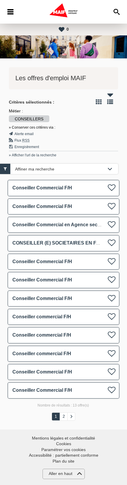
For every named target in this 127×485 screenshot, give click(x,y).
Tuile (98, 101)
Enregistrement (26, 147)
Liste (110, 101)
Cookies (63, 443)
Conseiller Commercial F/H (42, 187)
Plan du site (63, 461)
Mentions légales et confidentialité (63, 438)
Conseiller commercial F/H (41, 316)
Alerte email (24, 134)
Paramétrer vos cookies (63, 449)
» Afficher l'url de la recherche (32, 155)
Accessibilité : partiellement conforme (63, 455)
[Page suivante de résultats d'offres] (71, 416)
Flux (22, 140)
